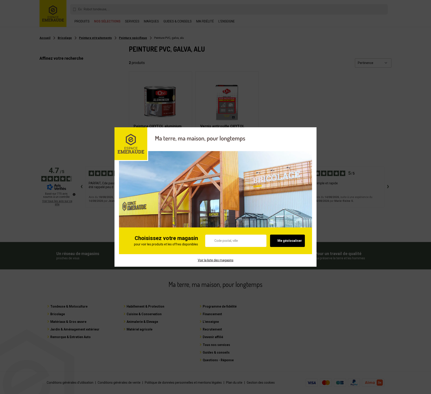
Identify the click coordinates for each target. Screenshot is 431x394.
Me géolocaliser (289, 240)
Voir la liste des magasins (215, 260)
